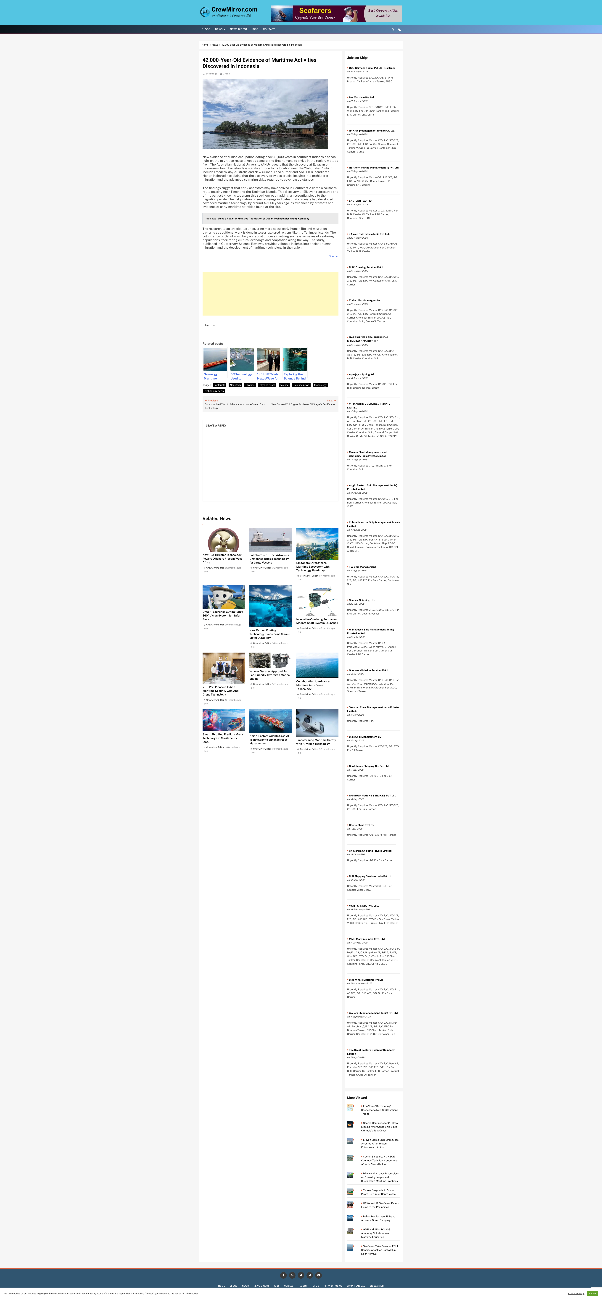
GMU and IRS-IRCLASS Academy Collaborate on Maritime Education (376, 1233)
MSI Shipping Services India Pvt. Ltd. (371, 876)
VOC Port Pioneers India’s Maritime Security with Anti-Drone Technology (221, 690)
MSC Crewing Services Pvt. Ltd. (368, 267)
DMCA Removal (356, 1286)
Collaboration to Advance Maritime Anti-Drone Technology (313, 685)
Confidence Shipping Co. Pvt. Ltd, (369, 766)
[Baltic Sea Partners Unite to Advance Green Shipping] (354, 1216)
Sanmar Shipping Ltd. (362, 600)
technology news (214, 391)
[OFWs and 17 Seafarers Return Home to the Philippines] (354, 1203)
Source (333, 256)
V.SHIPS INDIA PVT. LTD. (364, 905)
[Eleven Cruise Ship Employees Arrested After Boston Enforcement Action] (354, 1139)
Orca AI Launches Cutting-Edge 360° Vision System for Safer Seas (223, 615)
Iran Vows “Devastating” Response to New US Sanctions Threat (379, 1110)
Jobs (255, 29)
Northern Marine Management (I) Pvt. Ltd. (374, 167)
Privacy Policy (333, 1286)
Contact (269, 29)
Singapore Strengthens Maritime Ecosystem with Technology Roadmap (313, 566)
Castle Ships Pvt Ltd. (361, 825)
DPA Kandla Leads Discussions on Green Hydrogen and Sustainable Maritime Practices (380, 1177)
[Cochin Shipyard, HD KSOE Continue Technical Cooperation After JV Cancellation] (354, 1156)
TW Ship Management (362, 566)
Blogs (206, 29)
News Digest (238, 29)
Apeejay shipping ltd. (361, 374)
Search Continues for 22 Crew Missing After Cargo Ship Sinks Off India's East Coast (379, 1127)
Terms (315, 1286)
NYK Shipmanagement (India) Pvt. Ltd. (372, 130)
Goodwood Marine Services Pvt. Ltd (370, 670)
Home (221, 1286)
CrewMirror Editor (215, 568)
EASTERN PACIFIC (360, 200)
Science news (301, 385)
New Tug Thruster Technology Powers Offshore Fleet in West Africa (222, 558)
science (284, 385)
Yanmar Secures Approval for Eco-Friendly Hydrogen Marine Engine (269, 675)
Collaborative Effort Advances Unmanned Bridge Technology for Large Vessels (269, 558)
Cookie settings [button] (576, 1293)
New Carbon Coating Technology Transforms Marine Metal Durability (269, 634)
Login (303, 1286)
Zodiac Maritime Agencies (364, 300)
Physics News (267, 385)
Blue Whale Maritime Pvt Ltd (366, 979)
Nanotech (235, 385)
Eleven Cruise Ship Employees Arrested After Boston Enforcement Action (380, 1143)
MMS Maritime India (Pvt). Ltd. (367, 939)
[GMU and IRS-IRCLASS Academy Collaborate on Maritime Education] (354, 1229)
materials (219, 385)
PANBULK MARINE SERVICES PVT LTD (372, 795)
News (219, 29)
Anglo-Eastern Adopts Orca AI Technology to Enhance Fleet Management (269, 739)
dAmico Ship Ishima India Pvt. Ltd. (369, 234)
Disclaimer (377, 1286)
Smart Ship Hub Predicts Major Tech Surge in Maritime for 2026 (223, 738)
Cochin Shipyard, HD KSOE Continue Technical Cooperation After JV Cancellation (379, 1160)
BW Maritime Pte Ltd (361, 97)
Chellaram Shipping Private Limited (370, 850)
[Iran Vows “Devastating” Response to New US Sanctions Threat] (354, 1106)
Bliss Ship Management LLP (365, 736)
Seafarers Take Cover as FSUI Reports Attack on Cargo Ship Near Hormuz (379, 1250)
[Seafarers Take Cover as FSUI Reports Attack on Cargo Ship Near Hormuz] (354, 1246)
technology (320, 385)
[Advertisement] (270, 294)
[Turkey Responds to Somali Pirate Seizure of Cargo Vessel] (354, 1190)
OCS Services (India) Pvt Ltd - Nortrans (372, 67)
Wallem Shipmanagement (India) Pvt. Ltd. (373, 1013)
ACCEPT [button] (592, 1293)
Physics (250, 385)
